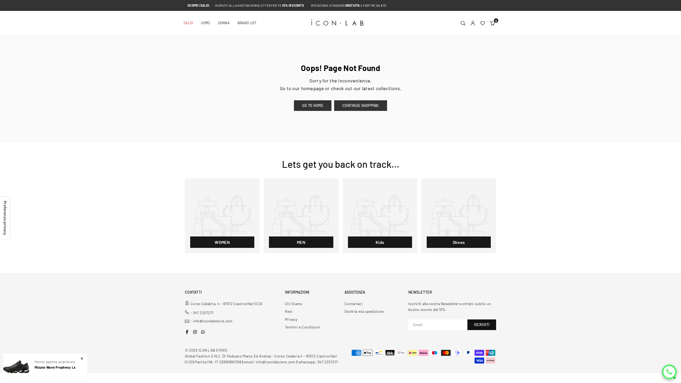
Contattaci (353, 303)
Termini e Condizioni (302, 327)
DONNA (224, 23)
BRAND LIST (247, 23)
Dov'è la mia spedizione (364, 311)
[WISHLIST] (483, 22)
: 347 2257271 (202, 312)
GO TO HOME (312, 105)
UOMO (205, 23)
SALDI (188, 23)
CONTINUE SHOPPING (360, 105)
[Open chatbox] (669, 371)
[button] (492, 22)
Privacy (291, 319)
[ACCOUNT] (473, 22)
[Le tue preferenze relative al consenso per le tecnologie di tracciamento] (5, 218)
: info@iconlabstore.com (211, 321)
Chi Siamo (293, 303)
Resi (288, 311)
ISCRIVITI (481, 324)
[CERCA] (463, 22)
